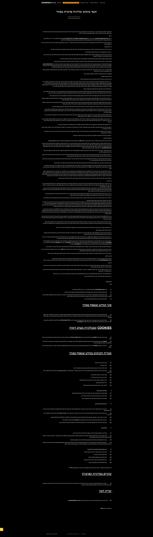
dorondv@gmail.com (74, 500)
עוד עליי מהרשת (94, 2)
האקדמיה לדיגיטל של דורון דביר (71, 2)
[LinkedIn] (109, 533)
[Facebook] (111, 533)
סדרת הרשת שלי (84, 2)
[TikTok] (103, 533)
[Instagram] (106, 533)
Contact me (84, 533)
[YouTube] (104, 533)
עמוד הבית (102, 2)
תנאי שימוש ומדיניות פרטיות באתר (73, 533)
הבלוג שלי (59, 2)
